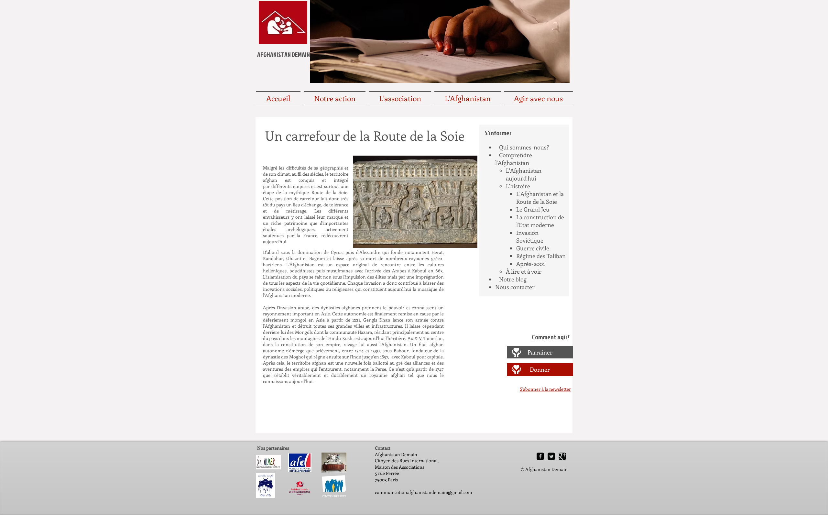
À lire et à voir (523, 271)
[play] (464, 242)
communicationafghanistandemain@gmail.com (423, 492)
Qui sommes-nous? (524, 147)
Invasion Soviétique (529, 236)
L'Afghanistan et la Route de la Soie (540, 197)
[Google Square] (562, 456)
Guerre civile (532, 248)
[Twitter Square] (551, 456)
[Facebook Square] (540, 456)
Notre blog (513, 279)
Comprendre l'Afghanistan (513, 159)
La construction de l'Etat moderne (540, 221)
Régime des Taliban (541, 256)
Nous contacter (515, 287)
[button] (415, 202)
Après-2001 (530, 264)
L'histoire (518, 186)
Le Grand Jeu (533, 209)
